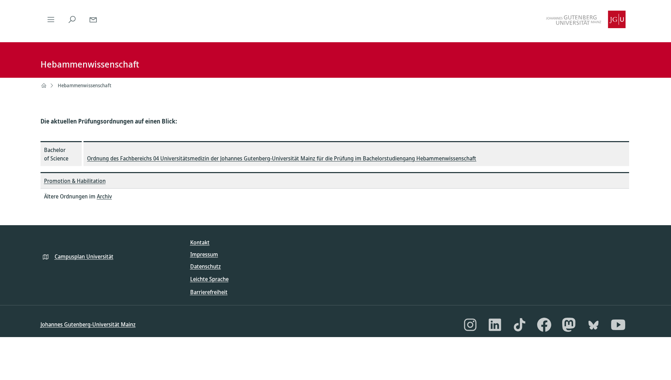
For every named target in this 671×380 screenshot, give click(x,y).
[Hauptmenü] (51, 19)
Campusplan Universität (84, 256)
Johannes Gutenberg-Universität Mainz (88, 324)
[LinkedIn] (495, 325)
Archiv (104, 196)
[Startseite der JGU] (586, 19)
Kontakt (200, 242)
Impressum (204, 254)
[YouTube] (618, 325)
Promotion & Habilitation (75, 181)
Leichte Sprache (209, 279)
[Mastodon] (569, 325)
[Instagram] (470, 325)
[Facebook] (544, 325)
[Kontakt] (93, 19)
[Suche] (72, 19)
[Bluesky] (593, 325)
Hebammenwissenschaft (84, 85)
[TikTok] (519, 325)
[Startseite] (43, 85)
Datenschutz (205, 266)
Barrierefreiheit (209, 292)
